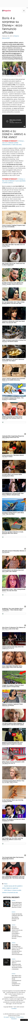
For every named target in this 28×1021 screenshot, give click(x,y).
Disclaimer (14, 1018)
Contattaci (14, 1008)
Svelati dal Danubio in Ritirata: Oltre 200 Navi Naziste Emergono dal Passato (17, 917)
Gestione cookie (24, 1019)
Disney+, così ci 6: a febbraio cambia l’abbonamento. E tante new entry (13, 142)
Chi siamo (6, 1017)
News (5, 883)
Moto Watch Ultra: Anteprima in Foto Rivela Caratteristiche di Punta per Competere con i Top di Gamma (16, 980)
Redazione (12, 1017)
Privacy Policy (19, 1017)
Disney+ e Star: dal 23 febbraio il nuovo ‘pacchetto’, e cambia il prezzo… (14, 180)
